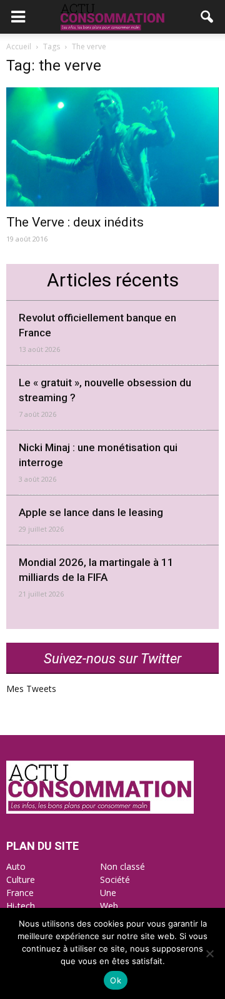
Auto (16, 866)
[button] (207, 17)
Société (115, 879)
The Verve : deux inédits (75, 222)
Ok (115, 980)
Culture (20, 879)
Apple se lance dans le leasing (91, 512)
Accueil (18, 46)
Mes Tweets (31, 688)
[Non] (209, 953)
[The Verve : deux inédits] (112, 147)
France (20, 893)
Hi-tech (20, 906)
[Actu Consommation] (100, 810)
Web (109, 906)
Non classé (122, 866)
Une (108, 893)
